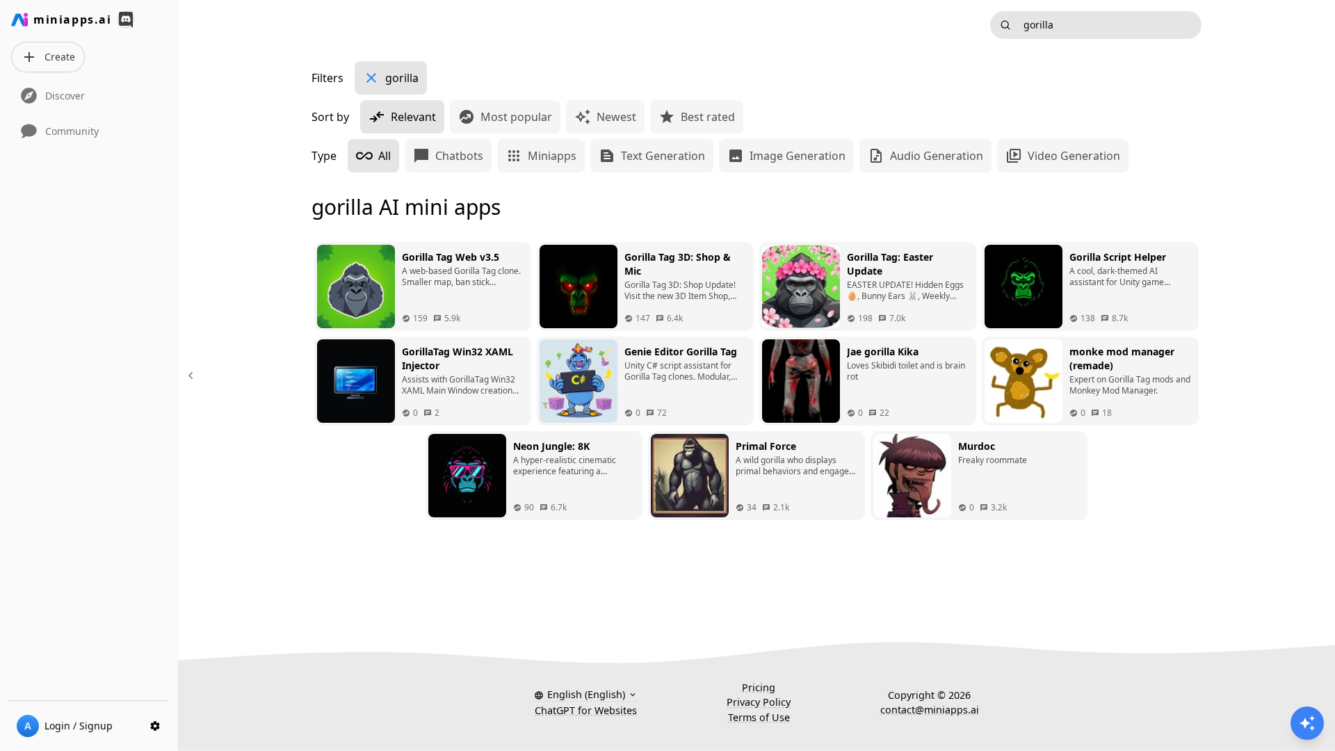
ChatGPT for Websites (586, 710)
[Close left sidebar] (192, 375)
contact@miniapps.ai (929, 710)
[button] (586, 694)
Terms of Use (759, 717)
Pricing (758, 687)
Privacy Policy (759, 702)
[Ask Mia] (1307, 723)
